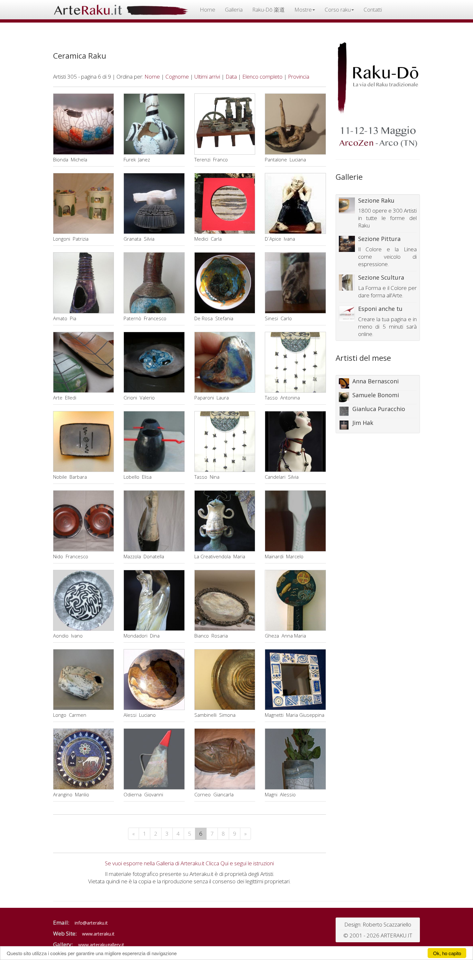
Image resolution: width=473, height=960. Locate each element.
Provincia (298, 76)
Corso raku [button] (338, 9)
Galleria (234, 9)
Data (231, 76)
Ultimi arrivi (207, 76)
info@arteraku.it (91, 923)
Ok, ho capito (447, 953)
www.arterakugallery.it (101, 945)
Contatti (373, 9)
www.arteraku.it (98, 934)
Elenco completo (262, 76)
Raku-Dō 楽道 (268, 9)
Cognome (177, 76)
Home (207, 9)
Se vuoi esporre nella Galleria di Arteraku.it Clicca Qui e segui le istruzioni (189, 863)
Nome (152, 76)
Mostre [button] (303, 9)
